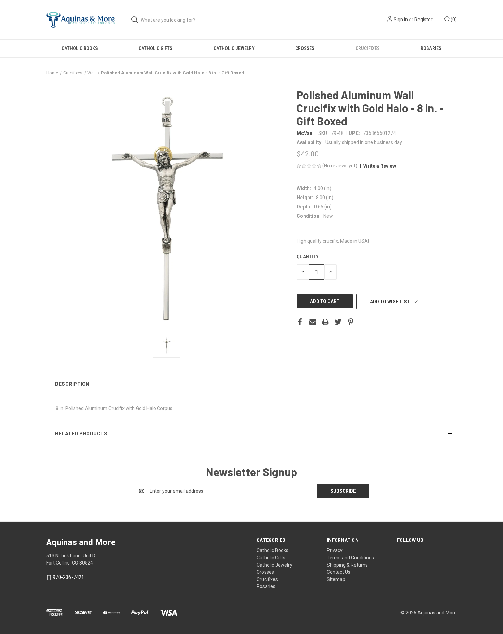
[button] (377, 166)
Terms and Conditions (350, 557)
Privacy (335, 550)
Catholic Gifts (155, 48)
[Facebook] (300, 321)
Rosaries (431, 48)
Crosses (304, 48)
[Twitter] (338, 321)
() (453, 19)
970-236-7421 (68, 577)
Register (423, 19)
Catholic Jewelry (234, 48)
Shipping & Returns (347, 565)
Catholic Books (80, 48)
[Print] (325, 321)
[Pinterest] (350, 321)
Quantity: (308, 256)
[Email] (312, 321)
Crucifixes (368, 48)
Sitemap (336, 579)
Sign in (401, 19)
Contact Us (338, 572)
